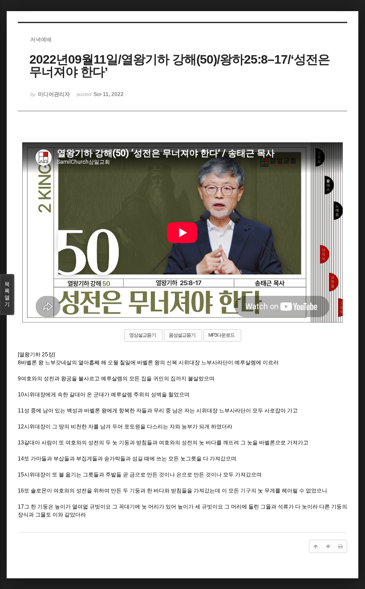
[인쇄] (340, 546)
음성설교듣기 (182, 335)
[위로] (315, 546)
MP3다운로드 (221, 335)
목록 (7, 294)
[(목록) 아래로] (328, 546)
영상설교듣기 (142, 335)
